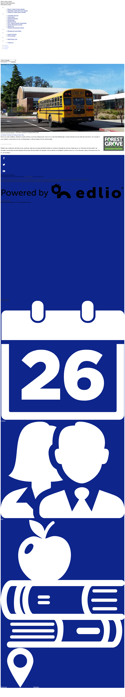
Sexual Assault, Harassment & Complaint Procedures (15, 179)
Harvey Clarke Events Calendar (16, 9)
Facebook (2, 52)
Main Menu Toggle (6, 4)
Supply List (10, 26)
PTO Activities (11, 36)
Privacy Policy (23, 181)
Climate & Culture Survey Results (16, 12)
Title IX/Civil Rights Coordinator (9, 181)
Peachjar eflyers (11, 21)
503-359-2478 (28, 176)
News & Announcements (7, 132)
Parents (6, 45)
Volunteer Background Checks (15, 27)
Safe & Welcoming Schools (14, 24)
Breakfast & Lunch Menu (14, 31)
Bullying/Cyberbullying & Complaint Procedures (43, 179)
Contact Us (10, 42)
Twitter (2, 54)
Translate (13, 61)
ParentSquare (11, 20)
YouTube (2, 56)
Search (2, 58)
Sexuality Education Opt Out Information (77, 179)
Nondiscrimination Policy (34, 181)
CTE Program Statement (47, 181)
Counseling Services (12, 15)
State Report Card (12, 39)
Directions (36, 687)
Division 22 (58, 181)
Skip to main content (6, 1)
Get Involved (11, 17)
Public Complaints (61, 179)
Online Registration (12, 18)
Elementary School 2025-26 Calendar (17, 10)
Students (6, 47)
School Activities (12, 34)
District (6, 48)
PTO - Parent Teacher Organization (17, 23)
